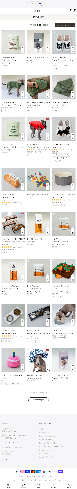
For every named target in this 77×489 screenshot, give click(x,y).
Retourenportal (46, 450)
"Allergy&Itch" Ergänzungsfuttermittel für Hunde (13, 60)
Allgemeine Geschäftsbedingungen (36, 480)
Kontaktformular (46, 457)
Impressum (44, 433)
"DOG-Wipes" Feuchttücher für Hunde (10, 197)
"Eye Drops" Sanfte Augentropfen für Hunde (10, 289)
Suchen (16, 480)
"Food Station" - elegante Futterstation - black (38, 333)
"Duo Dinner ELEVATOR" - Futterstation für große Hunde (13, 242)
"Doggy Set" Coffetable (37, 195)
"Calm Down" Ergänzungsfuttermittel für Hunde (13, 147)
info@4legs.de (46, 2)
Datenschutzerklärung (49, 436)
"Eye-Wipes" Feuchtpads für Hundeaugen (34, 289)
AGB (41, 429)
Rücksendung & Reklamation (51, 447)
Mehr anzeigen (38, 400)
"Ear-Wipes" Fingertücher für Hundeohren (60, 242)
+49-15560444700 (33, 2)
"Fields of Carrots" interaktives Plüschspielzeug (60, 289)
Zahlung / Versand (47, 443)
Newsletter (43, 454)
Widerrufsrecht (45, 440)
